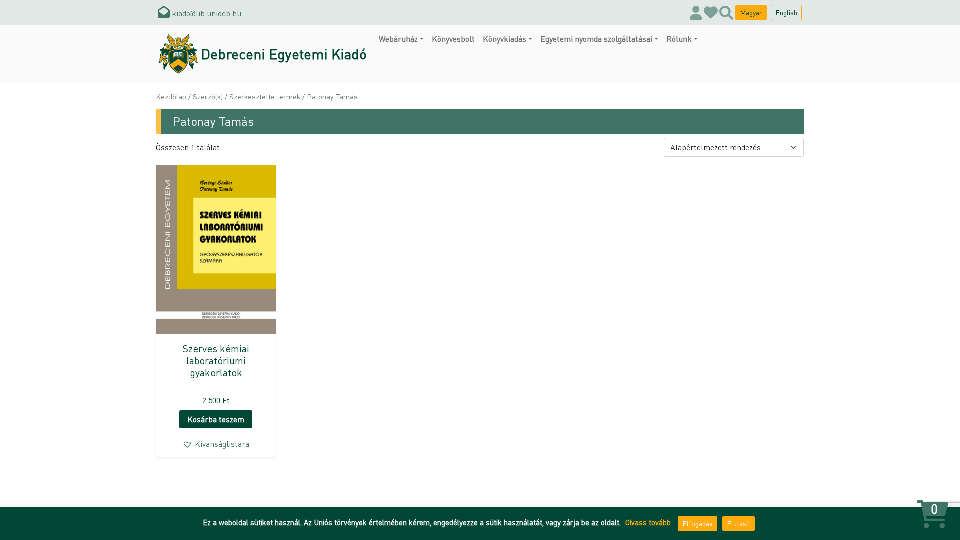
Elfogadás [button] (697, 523)
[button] (216, 444)
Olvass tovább (648, 523)
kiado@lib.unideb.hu (206, 13)
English (787, 12)
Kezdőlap (171, 96)
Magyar (751, 12)
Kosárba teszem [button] (216, 419)
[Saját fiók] (696, 12)
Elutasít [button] (738, 523)
